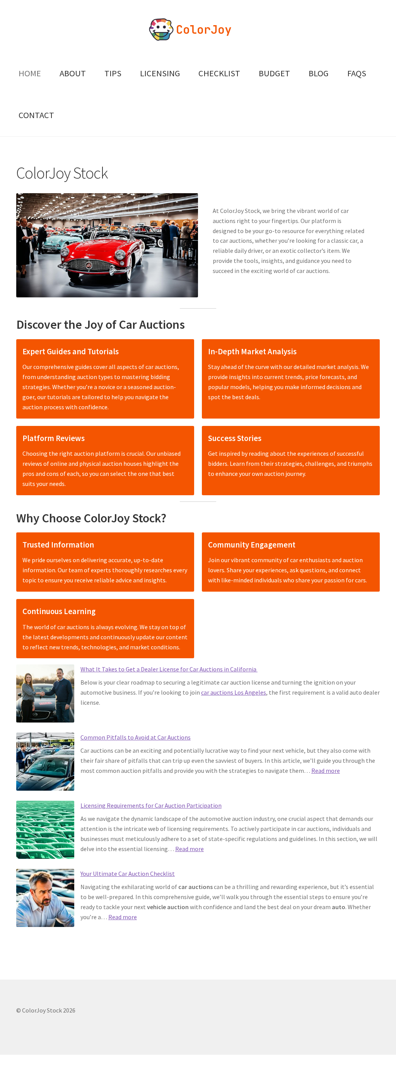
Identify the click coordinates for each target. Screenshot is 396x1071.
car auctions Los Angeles (233, 692)
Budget (274, 73)
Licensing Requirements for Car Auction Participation (151, 805)
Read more (325, 770)
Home (30, 73)
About (73, 73)
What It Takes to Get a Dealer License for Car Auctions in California (169, 669)
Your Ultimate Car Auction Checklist (127, 873)
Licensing (160, 73)
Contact (36, 115)
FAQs (356, 73)
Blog (319, 73)
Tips (112, 73)
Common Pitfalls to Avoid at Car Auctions (135, 737)
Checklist (219, 73)
